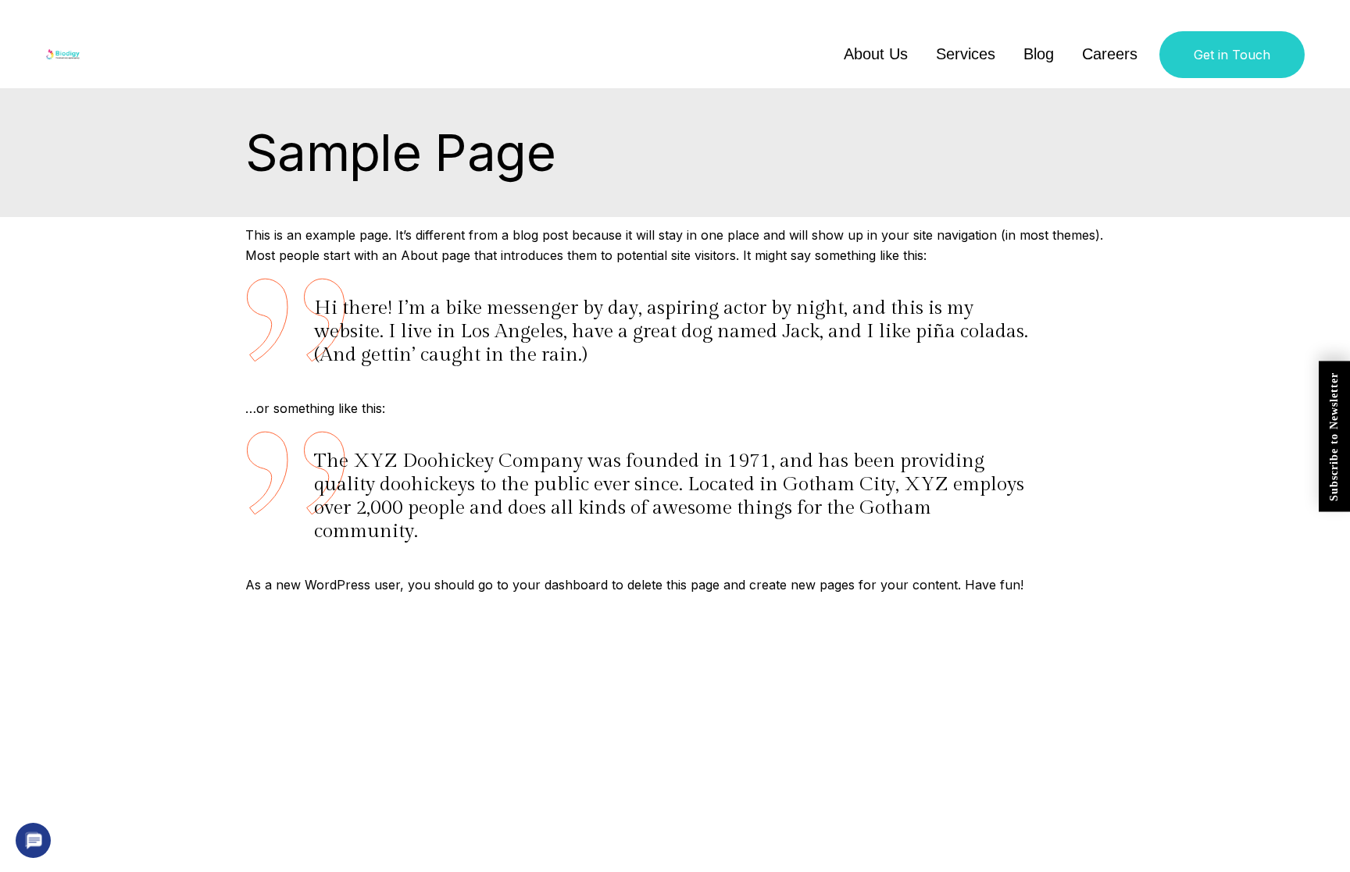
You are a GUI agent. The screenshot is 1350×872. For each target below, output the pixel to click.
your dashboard (560, 585)
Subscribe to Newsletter (1334, 436)
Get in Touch (1232, 54)
